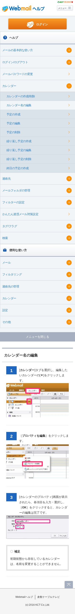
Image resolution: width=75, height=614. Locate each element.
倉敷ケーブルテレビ (48, 597)
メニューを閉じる (37, 336)
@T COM (65, 2)
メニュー (62, 8)
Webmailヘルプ (24, 597)
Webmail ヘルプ (23, 8)
